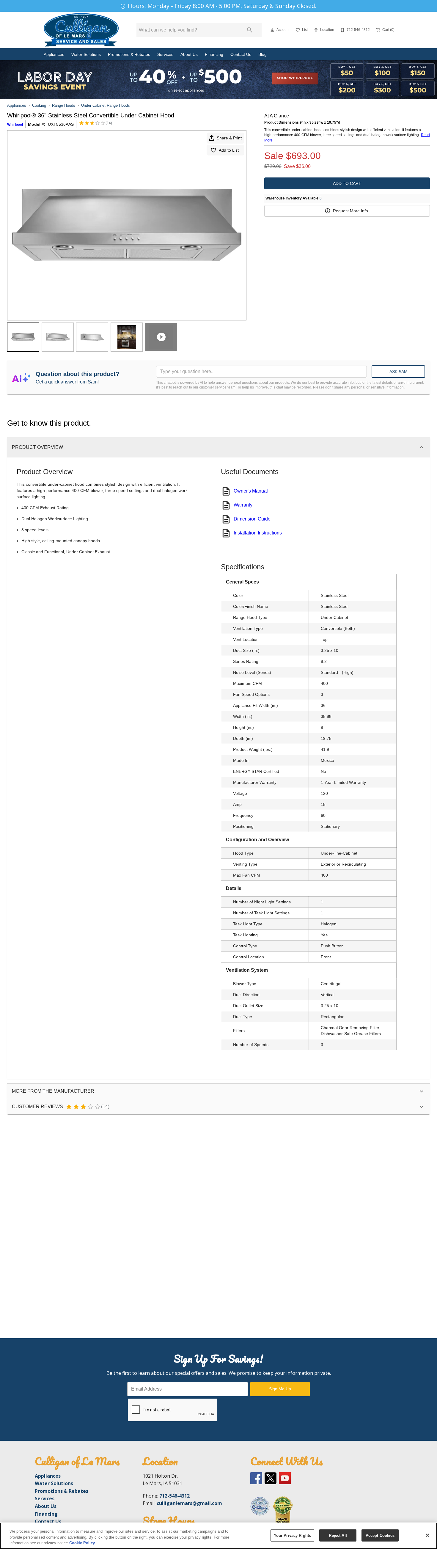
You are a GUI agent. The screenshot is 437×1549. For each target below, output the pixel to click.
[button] (272, 30)
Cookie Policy (82, 1543)
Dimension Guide (252, 518)
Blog (262, 54)
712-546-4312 (174, 1496)
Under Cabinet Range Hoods (105, 105)
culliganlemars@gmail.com (189, 1503)
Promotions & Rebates (129, 54)
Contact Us (240, 54)
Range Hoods (63, 105)
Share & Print (229, 138)
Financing (214, 54)
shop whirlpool (295, 78)
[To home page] (81, 30)
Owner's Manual (251, 490)
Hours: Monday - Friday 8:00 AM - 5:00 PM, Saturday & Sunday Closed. (222, 6)
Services (165, 54)
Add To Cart (347, 183)
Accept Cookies (380, 1535)
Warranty (243, 504)
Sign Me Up (280, 1388)
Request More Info (350, 210)
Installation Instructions (258, 532)
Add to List (229, 150)
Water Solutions (86, 54)
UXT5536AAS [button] (61, 124)
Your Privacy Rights (292, 1535)
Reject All (338, 1535)
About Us (189, 54)
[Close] (427, 1535)
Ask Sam (398, 371)
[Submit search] (249, 30)
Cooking (39, 105)
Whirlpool (15, 124)
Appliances (54, 54)
